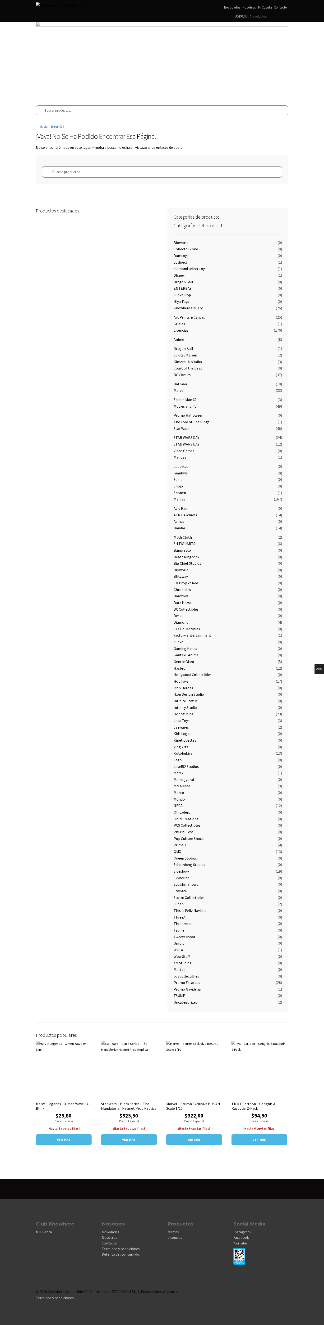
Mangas (180, 457)
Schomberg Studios (189, 864)
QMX (177, 851)
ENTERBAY (182, 288)
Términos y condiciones (121, 1248)
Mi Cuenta (265, 7)
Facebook (241, 1237)
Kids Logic (182, 733)
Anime (179, 339)
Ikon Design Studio (189, 694)
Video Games (184, 450)
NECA (178, 805)
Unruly (179, 943)
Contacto (280, 7)
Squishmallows (186, 884)
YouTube (240, 1243)
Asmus (179, 521)
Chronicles (182, 589)
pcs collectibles (186, 976)
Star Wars (181, 428)
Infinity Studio (185, 707)
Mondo (179, 799)
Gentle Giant (184, 661)
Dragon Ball (183, 281)
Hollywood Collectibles (193, 674)
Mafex (178, 773)
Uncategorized (186, 1002)
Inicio (44, 126)
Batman (180, 384)
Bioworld (181, 242)
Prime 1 (180, 845)
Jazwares (181, 727)
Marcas (179, 499)
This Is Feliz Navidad (190, 910)
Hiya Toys (181, 301)
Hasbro (179, 668)
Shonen (180, 492)
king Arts (181, 746)
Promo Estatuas (187, 982)
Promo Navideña (187, 989)
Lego (178, 759)
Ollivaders (182, 812)
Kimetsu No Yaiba (188, 361)
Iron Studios (183, 714)
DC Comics (182, 374)
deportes (181, 466)
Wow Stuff (182, 956)
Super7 (179, 903)
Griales (179, 323)
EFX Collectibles (187, 628)
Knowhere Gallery (188, 308)
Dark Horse (183, 602)
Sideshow (181, 871)
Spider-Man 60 (185, 399)
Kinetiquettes (185, 740)
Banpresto (182, 550)
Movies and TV (185, 406)
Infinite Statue (186, 701)
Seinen (179, 479)
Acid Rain (181, 508)
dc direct (180, 262)
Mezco (179, 792)
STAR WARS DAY (186, 437)
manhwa (181, 473)
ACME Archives (185, 515)
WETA (178, 949)
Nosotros (249, 7)
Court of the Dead (188, 368)
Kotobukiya (183, 753)
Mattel (179, 969)
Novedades (232, 7)
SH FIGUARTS (184, 543)
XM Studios (182, 962)
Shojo (178, 486)
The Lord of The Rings (191, 421)
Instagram (242, 1232)
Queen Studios (185, 858)
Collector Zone (186, 249)
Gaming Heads (185, 648)
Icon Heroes (183, 687)
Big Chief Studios (187, 563)
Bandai (179, 528)
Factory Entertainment (192, 635)
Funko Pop (182, 295)
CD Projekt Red (186, 583)
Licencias (181, 330)
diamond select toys (190, 268)
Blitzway (181, 576)
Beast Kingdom (186, 556)
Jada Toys (182, 720)
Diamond (181, 622)
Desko (179, 615)
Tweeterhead (184, 936)
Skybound (181, 877)
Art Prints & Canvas (189, 317)
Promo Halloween (188, 415)
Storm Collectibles (189, 897)
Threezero (182, 923)
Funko (179, 642)
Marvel (179, 390)
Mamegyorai (184, 779)
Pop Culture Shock (189, 838)
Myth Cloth (183, 537)
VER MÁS (63, 1139)
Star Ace (180, 890)
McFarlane (182, 786)
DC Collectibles (186, 609)
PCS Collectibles (187, 825)
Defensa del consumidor (121, 1254)
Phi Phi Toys (184, 831)
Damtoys (181, 255)
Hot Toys (181, 681)
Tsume (179, 930)
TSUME (179, 995)
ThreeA (179, 917)
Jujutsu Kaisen (185, 355)
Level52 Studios (186, 766)
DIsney (179, 275)
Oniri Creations (186, 818)
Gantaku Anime (186, 655)
